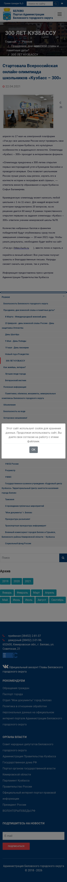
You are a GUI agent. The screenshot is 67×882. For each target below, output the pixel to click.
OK (34, 449)
